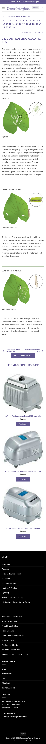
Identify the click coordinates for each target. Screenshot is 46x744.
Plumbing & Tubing (10, 626)
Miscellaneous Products (12, 616)
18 (20, 24)
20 (27, 24)
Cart (4, 678)
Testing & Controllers (11, 649)
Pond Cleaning (8, 631)
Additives (6, 564)
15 (10, 24)
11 (37, 20)
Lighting (5, 592)
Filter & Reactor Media (11, 574)
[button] (3, 8)
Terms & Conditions (10, 688)
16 (13, 24)
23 (37, 24)
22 (33, 24)
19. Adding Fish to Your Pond (30, 32)
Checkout (6, 683)
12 (40, 20)
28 (13, 27)
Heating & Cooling (9, 588)
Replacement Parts (10, 645)
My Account (7, 673)
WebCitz (28, 741)
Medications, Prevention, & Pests (16, 602)
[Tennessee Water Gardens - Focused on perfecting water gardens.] (18, 8)
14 (7, 24)
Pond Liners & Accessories (13, 635)
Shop (35, 8)
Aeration (5, 569)
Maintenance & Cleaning (12, 597)
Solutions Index (23, 355)
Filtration (6, 578)
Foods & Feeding (9, 583)
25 (3, 27)
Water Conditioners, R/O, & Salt (15, 654)
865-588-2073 (10, 713)
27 (10, 27)
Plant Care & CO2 (9, 621)
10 (33, 20)
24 (40, 24)
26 (7, 27)
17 (17, 24)
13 (3, 24)
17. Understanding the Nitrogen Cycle (18, 16)
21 (30, 24)
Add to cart (23, 424)
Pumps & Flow (8, 640)
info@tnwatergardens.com (15, 716)
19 (23, 24)
